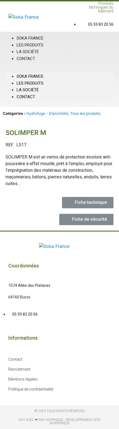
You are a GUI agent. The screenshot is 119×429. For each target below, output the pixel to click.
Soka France (30, 76)
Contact (26, 58)
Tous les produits (85, 113)
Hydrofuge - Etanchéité (47, 113)
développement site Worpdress (75, 421)
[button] (59, 69)
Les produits (30, 83)
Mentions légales (23, 379)
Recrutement (19, 369)
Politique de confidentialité (30, 389)
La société (28, 89)
